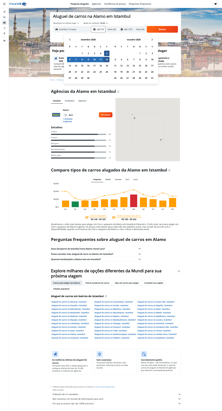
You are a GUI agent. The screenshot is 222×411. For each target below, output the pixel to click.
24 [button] (94, 71)
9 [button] (88, 59)
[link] (105, 114)
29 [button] (82, 78)
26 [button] (107, 71)
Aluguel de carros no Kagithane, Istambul (155, 338)
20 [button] (70, 71)
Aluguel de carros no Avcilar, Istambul (111, 305)
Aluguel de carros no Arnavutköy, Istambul (113, 302)
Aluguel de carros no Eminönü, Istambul (155, 323)
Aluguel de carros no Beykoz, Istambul (111, 316)
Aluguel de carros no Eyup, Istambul (68, 330)
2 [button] (88, 53)
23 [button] (88, 71)
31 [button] (152, 78)
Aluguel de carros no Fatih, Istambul (110, 330)
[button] (4, 4)
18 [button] (100, 65)
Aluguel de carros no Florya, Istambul (154, 330)
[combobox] (66, 23)
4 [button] (100, 53)
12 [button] (107, 59)
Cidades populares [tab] (61, 289)
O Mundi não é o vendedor (65, 394)
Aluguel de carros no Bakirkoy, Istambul (112, 309)
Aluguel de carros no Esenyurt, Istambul (112, 327)
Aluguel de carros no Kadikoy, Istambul (111, 338)
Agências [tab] (82, 101)
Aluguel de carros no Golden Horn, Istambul (157, 334)
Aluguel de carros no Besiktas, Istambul (69, 316)
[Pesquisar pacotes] (4, 28)
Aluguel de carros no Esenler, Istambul (69, 327)
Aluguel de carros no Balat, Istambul (153, 309)
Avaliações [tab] (69, 101)
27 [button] (70, 78)
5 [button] (106, 53)
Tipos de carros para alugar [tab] (127, 283)
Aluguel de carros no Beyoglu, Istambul (69, 320)
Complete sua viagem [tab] (153, 283)
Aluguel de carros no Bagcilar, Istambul (154, 305)
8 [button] (82, 59)
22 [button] (82, 71)
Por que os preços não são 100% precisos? (73, 403)
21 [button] (76, 71)
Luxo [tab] (135, 179)
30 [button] (88, 78)
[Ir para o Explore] (4, 33)
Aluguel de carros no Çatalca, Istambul (154, 320)
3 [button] (94, 53)
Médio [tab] (108, 179)
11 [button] (100, 59)
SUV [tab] (127, 179)
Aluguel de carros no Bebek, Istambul (154, 312)
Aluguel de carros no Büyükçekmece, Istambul (115, 320)
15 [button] (82, 65)
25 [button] (100, 71)
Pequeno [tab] (97, 179)
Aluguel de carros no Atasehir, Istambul (69, 305)
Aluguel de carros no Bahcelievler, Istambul (71, 309)
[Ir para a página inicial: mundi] (18, 4)
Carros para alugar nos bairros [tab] (66, 283)
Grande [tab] (118, 179)
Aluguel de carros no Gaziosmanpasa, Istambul (115, 334)
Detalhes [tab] (57, 101)
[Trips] (4, 40)
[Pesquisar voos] (4, 11)
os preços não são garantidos (104, 387)
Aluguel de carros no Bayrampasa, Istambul (113, 312)
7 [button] (76, 59)
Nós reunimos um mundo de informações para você (78, 399)
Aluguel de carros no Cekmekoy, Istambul (70, 323)
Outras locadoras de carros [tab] (97, 283)
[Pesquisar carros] (4, 22)
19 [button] (107, 65)
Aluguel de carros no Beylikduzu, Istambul (156, 316)
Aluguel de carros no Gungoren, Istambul (70, 338)
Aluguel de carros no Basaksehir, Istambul (70, 312)
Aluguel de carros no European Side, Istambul (157, 327)
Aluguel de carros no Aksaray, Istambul (69, 302)
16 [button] (88, 65)
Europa (60, 80)
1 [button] (82, 53)
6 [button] (69, 59)
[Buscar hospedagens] (4, 17)
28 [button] (76, 78)
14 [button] (76, 65)
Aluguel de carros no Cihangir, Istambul (112, 323)
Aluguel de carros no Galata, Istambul (68, 334)
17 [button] (94, 65)
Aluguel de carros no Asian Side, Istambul (155, 302)
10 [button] (94, 59)
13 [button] (70, 65)
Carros (52, 80)
